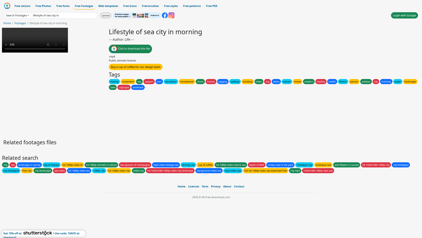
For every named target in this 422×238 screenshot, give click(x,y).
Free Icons (130, 6)
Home (7, 23)
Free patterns (192, 6)
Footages (20, 23)
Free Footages (84, 6)
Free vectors (22, 6)
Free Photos (43, 6)
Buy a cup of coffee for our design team (135, 67)
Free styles (171, 6)
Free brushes (150, 6)
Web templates (108, 6)
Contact (239, 186)
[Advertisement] (102, 114)
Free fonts (63, 6)
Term (205, 186)
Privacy (216, 186)
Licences (193, 186)
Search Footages (16, 15)
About (227, 186)
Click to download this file (133, 48)
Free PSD (211, 6)
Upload (106, 15)
